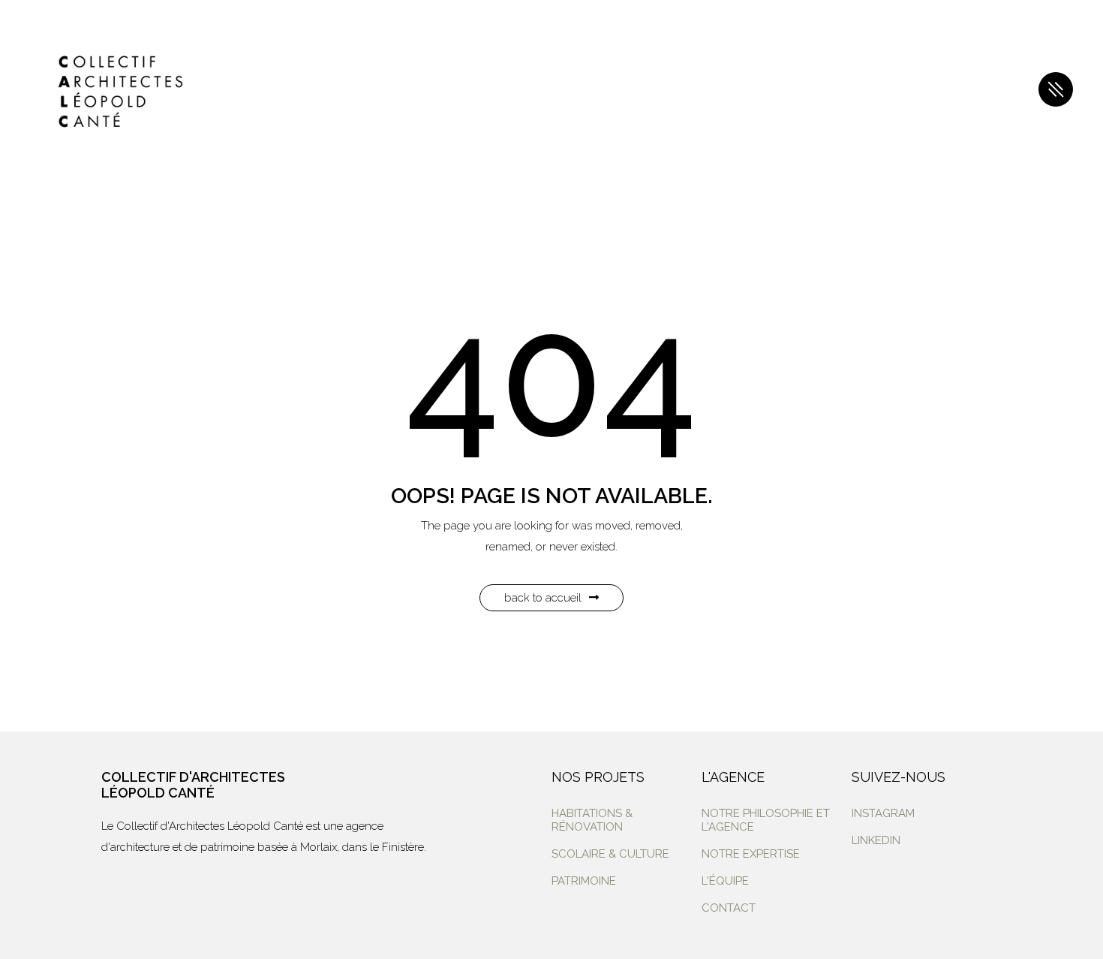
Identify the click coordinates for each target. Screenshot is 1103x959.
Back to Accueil (543, 598)
